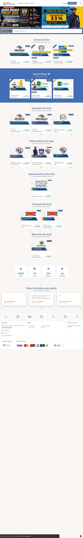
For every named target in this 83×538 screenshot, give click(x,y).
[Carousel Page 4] (42, 26)
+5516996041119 (6, 330)
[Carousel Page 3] (41, 26)
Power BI (43, 327)
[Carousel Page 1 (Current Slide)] (37, 26)
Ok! (57, 536)
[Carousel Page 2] (39, 26)
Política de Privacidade (45, 325)
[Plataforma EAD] (81, 536)
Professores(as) (31, 325)
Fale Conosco (5, 333)
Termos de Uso (31, 327)
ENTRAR (65, 3)
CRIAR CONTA (72, 3)
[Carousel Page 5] (44, 26)
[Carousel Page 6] (46, 26)
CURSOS (26, 3)
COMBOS (31, 3)
